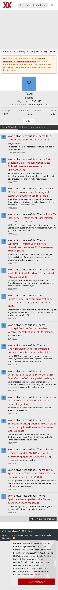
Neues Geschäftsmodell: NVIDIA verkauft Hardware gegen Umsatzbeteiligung (31, 453)
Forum (6, 51)
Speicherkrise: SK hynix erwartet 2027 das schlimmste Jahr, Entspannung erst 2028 (31, 302)
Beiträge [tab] (23, 127)
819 (5, 113)
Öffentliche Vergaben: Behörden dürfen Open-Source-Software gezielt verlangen (32, 376)
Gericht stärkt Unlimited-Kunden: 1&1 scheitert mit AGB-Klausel (31, 273)
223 (53, 113)
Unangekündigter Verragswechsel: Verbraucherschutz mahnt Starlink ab (30, 330)
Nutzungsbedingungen (21, 535)
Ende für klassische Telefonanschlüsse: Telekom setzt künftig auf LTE (32, 218)
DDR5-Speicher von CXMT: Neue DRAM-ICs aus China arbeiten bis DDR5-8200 (31, 473)
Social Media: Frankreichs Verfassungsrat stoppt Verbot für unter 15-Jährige (30, 192)
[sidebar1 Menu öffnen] (51, 5)
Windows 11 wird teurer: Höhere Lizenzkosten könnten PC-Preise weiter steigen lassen (31, 247)
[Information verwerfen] (53, 58)
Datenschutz (39, 535)
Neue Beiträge (19, 51)
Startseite (6, 538)
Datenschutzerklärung (30, 574)
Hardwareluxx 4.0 (12, 531)
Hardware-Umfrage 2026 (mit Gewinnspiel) (24, 60)
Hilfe (49, 535)
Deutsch (28, 531)
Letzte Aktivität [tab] (8, 127)
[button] (10, 51)
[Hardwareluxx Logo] (7, 5)
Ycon (10, 136)
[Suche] (20, 5)
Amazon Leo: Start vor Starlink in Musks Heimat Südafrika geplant (32, 400)
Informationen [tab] (37, 127)
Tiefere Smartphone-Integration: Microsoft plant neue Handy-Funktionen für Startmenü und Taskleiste (32, 425)
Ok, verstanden (36, 582)
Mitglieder (35, 51)
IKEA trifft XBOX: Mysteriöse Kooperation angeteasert (30, 139)
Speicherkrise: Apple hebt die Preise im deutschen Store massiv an (30, 500)
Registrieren (49, 51)
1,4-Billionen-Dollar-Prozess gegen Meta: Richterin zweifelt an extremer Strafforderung (29, 164)
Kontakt (5, 535)
